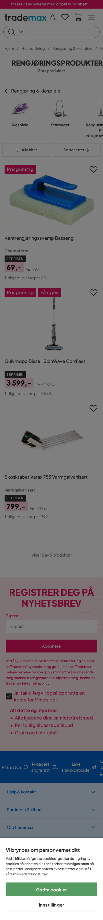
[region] (51, 879)
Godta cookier (51, 889)
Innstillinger (51, 904)
